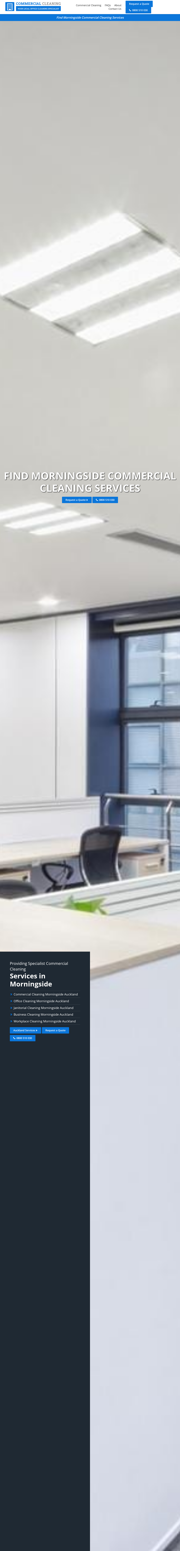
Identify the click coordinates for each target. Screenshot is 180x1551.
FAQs (108, 5)
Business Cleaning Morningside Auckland (43, 1014)
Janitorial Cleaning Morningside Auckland (43, 1008)
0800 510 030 (139, 10)
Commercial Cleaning (88, 5)
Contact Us (115, 8)
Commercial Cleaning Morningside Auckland (46, 994)
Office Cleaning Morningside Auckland (41, 1001)
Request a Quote (139, 3)
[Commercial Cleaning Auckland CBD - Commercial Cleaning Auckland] (33, 10)
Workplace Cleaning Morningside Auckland (45, 1021)
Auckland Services (24, 1030)
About (117, 5)
